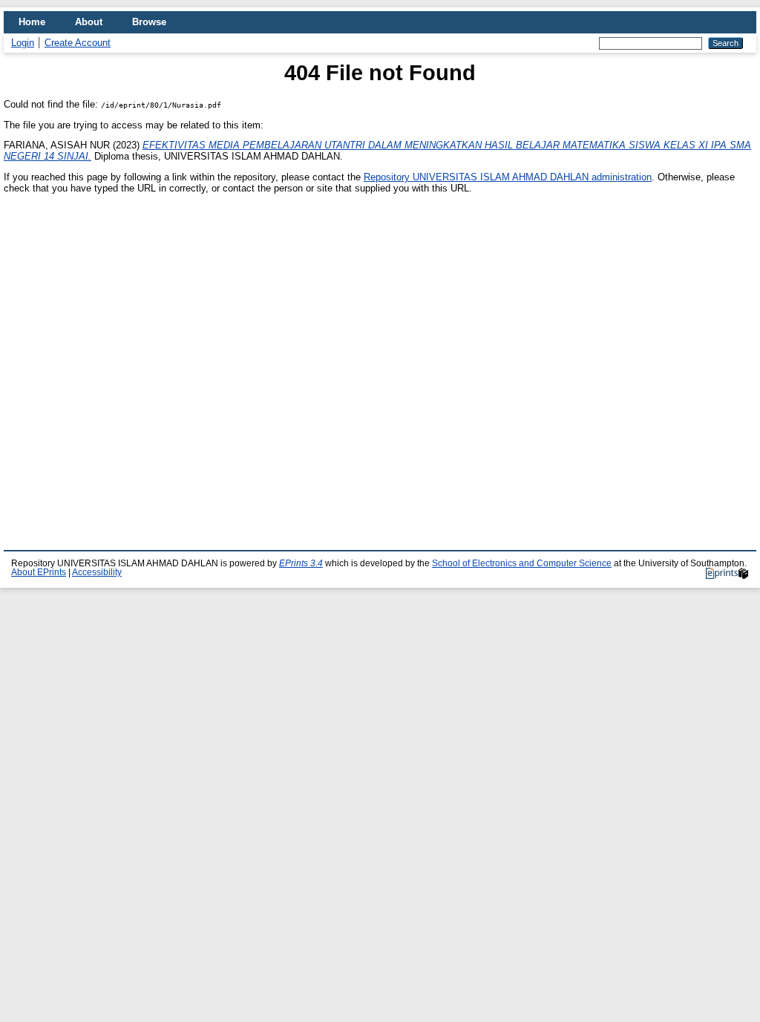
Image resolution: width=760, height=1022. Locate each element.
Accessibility (97, 572)
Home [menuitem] (32, 21)
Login (22, 42)
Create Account (78, 42)
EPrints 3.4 (301, 563)
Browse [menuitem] (149, 21)
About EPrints (38, 572)
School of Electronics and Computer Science (522, 563)
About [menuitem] (88, 21)
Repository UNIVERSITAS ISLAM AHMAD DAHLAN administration (508, 177)
